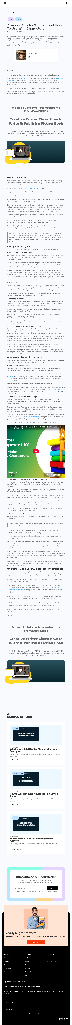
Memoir (27, 968)
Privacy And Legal (11, 1009)
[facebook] (60, 1019)
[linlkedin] (65, 1019)
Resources (7, 972)
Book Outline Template (53, 961)
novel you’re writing (54, 572)
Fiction (11, 19)
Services (6, 961)
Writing (18, 19)
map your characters (32, 417)
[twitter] (29, 57)
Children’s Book (29, 972)
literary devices (20, 78)
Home (5, 958)
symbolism (10, 376)
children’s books (30, 188)
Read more (15, 759)
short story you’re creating (18, 574)
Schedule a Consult (36, 942)
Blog (5, 965)
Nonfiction (28, 965)
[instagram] (62, 1019)
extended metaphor (54, 389)
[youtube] (67, 1019)
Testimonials (7, 968)
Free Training (51, 958)
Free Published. (51, 965)
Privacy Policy (9, 1002)
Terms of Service (10, 1006)
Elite (26, 975)
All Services (28, 958)
